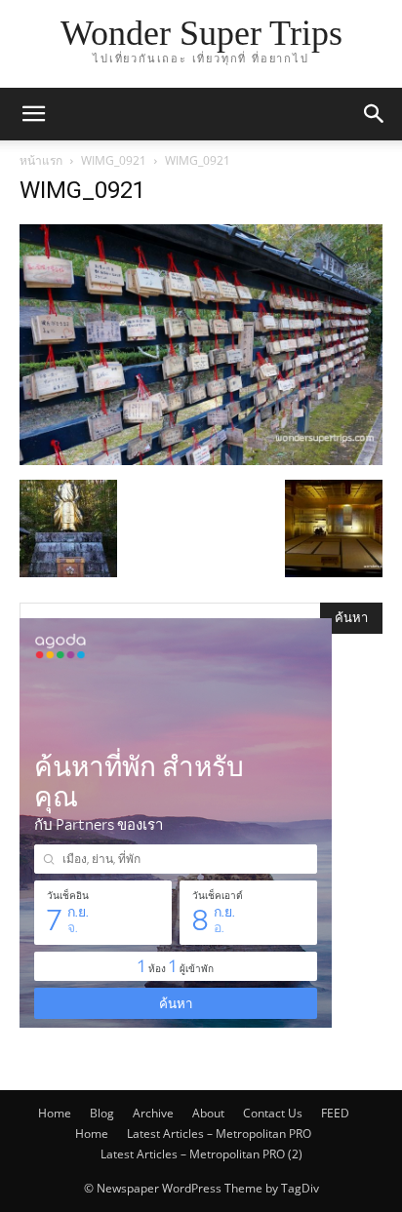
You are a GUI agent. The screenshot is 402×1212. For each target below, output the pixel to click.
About (208, 1113)
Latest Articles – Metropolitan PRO (219, 1133)
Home (54, 1113)
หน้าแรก (41, 160)
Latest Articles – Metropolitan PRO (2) (201, 1154)
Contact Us (272, 1113)
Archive (153, 1113)
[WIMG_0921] (201, 459)
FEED (335, 1113)
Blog (102, 1113)
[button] (33, 114)
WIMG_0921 (113, 160)
